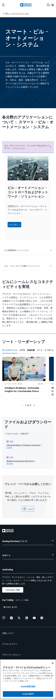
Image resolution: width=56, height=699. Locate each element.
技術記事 (31, 350)
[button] (28, 147)
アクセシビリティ (9, 644)
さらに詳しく (14, 224)
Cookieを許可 (28, 694)
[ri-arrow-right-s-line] (34, 405)
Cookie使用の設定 (28, 686)
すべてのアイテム (9, 350)
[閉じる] (53, 663)
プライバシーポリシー (11, 655)
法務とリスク (8, 633)
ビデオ (22, 350)
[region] (28, 679)
